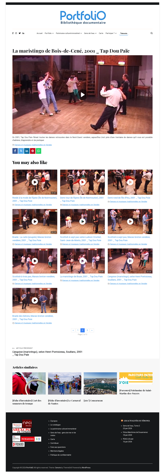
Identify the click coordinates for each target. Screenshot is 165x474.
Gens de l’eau (89, 33)
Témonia (123, 33)
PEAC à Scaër (128, 439)
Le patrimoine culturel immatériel (63, 429)
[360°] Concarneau (93, 400)
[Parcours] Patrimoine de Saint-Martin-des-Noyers (135, 392)
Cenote (58, 468)
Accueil (39, 33)
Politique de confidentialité (60, 455)
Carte (101, 33)
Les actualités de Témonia (137, 421)
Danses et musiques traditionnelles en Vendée (33, 145)
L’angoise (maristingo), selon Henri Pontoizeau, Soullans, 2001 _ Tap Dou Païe (47, 351)
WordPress (86, 468)
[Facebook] (15, 151)
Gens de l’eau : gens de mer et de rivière (63, 434)
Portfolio (48, 33)
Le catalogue (55, 425)
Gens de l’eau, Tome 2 (131, 426)
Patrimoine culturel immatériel (68, 33)
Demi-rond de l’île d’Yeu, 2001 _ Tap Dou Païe (129, 198)
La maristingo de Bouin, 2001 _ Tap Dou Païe (81, 276)
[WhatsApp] (38, 151)
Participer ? (110, 33)
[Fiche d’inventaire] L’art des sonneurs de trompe (26, 402)
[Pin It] (32, 151)
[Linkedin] (26, 151)
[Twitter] (21, 151)
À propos (53, 421)
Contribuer (54, 443)
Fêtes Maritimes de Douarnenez (135, 432)
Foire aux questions (58, 447)
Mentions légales (57, 451)
